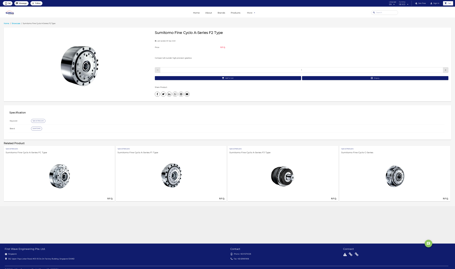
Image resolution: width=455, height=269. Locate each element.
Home (6, 23)
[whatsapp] (175, 94)
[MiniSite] (356, 255)
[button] (79, 64)
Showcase (16, 23)
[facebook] (157, 94)
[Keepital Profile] (345, 254)
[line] (181, 94)
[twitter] (163, 94)
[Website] (350, 255)
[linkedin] (169, 94)
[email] (186, 94)
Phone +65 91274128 (242, 254)
